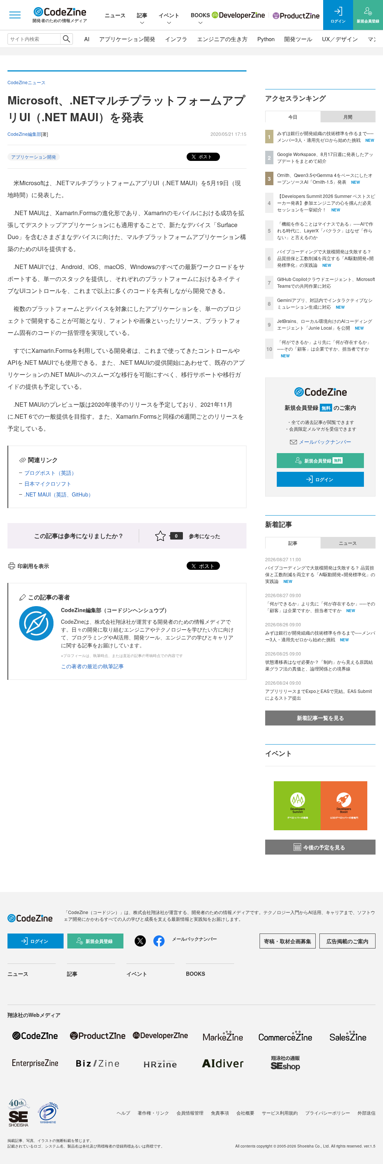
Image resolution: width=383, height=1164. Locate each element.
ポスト (204, 156)
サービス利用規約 (280, 1112)
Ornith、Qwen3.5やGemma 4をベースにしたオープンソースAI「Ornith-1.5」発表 (325, 178)
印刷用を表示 (33, 565)
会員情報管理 (190, 1112)
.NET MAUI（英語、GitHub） (59, 494)
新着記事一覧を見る (320, 717)
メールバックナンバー (325, 441)
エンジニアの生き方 (222, 39)
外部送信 (367, 1112)
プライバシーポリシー (327, 1112)
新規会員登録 (322, 460)
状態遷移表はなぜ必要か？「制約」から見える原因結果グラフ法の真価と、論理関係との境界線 (319, 665)
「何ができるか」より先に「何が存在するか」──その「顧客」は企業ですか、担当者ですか (324, 345)
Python (266, 39)
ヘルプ (123, 1112)
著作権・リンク (153, 1112)
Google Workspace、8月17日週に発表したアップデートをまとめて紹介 (325, 157)
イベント (169, 15)
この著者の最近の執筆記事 (92, 666)
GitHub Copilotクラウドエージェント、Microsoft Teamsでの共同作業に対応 (326, 282)
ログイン (324, 479)
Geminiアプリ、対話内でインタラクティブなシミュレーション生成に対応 (325, 303)
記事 (142, 15)
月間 (347, 116)
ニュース (115, 15)
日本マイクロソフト (47, 483)
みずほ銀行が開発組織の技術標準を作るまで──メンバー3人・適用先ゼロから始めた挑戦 (325, 136)
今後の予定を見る (324, 847)
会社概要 (245, 1112)
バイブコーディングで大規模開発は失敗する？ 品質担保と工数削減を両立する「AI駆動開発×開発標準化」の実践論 (325, 258)
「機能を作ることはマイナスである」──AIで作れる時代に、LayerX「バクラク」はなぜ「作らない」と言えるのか (325, 230)
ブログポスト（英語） (50, 472)
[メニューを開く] (15, 15)
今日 (292, 116)
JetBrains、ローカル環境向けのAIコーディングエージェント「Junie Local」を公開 (324, 324)
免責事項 (220, 1112)
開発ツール (298, 39)
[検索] (66, 39)
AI (86, 39)
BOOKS (200, 15)
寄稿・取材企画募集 (287, 941)
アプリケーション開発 (127, 39)
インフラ (176, 39)
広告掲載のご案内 (347, 941)
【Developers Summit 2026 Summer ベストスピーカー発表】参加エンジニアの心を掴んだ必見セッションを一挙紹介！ (326, 203)
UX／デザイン (340, 39)
